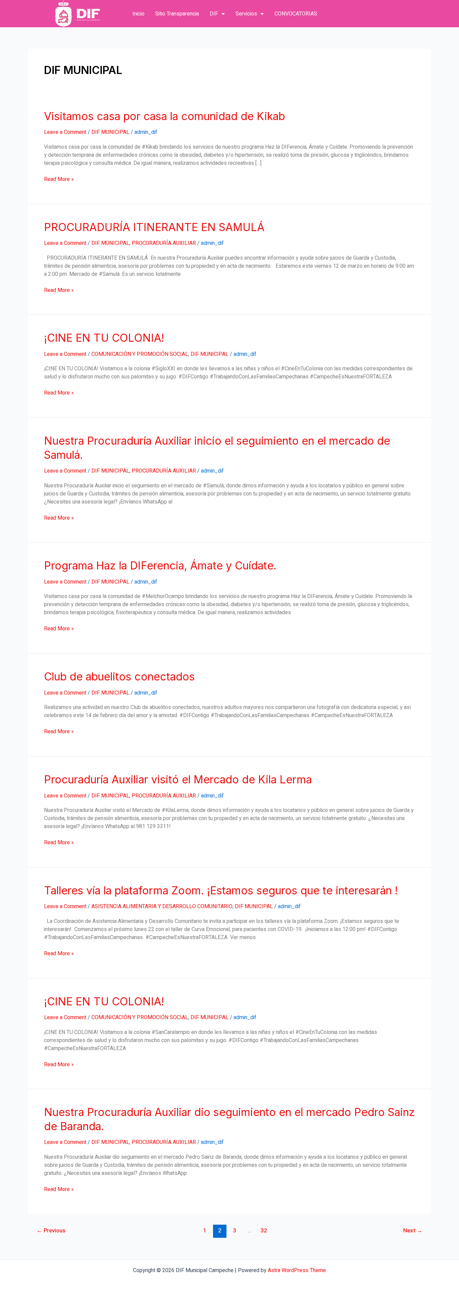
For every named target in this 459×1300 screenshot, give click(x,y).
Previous (51, 1230)
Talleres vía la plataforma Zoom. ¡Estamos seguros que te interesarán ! (221, 890)
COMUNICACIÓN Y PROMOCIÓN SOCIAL (139, 354)
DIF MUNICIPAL (110, 132)
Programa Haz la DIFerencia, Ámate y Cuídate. (160, 565)
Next (412, 1230)
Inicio (138, 14)
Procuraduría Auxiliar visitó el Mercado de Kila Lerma (178, 779)
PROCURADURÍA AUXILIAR (164, 243)
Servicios (246, 14)
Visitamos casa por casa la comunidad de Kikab (164, 116)
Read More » (59, 179)
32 (263, 1230)
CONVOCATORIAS (296, 14)
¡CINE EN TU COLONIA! (104, 337)
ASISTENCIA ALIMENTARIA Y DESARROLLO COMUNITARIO (162, 906)
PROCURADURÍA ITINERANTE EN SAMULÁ (154, 227)
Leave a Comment (65, 132)
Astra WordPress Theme (297, 1270)
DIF (214, 14)
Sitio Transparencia (177, 14)
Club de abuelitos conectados (119, 676)
